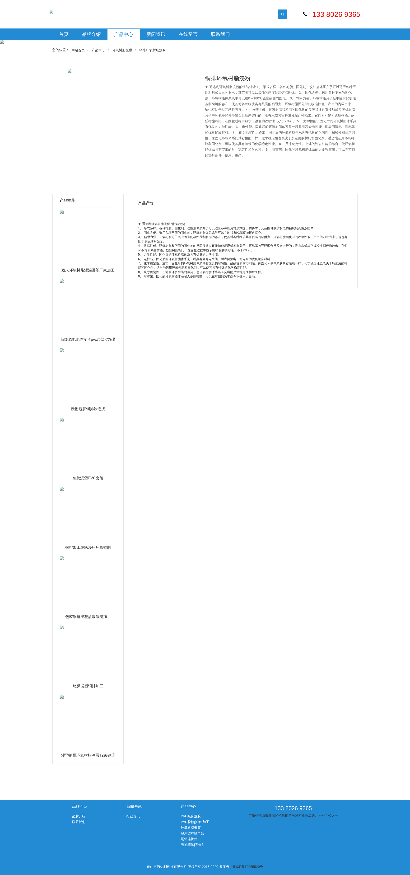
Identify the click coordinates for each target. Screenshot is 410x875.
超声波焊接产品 (192, 833)
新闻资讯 (155, 34)
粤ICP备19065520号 (248, 867)
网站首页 (78, 50)
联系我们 (220, 34)
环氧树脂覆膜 (122, 50)
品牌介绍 (91, 34)
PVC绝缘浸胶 (191, 816)
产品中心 (123, 34)
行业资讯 (133, 816)
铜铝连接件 (189, 839)
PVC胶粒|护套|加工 (195, 822)
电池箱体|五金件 (193, 845)
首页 (64, 34)
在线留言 (188, 34)
